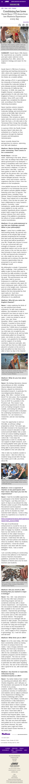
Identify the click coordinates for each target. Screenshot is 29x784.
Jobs (12, 750)
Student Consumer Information (14, 779)
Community (14, 751)
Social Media (19, 750)
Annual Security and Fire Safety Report (14, 780)
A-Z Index (7, 748)
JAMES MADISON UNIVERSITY (16, 782)
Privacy (22, 748)
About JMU (14, 759)
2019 (10, 8)
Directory (15, 748)
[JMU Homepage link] (14, 767)
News (6, 8)
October (14, 8)
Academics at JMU (14, 757)
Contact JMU (14, 771)
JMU (2, 8)
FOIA (14, 774)
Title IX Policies (14, 777)
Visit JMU (14, 760)
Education (26, 22)
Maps (25, 750)
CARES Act (14, 776)
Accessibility (5, 750)
